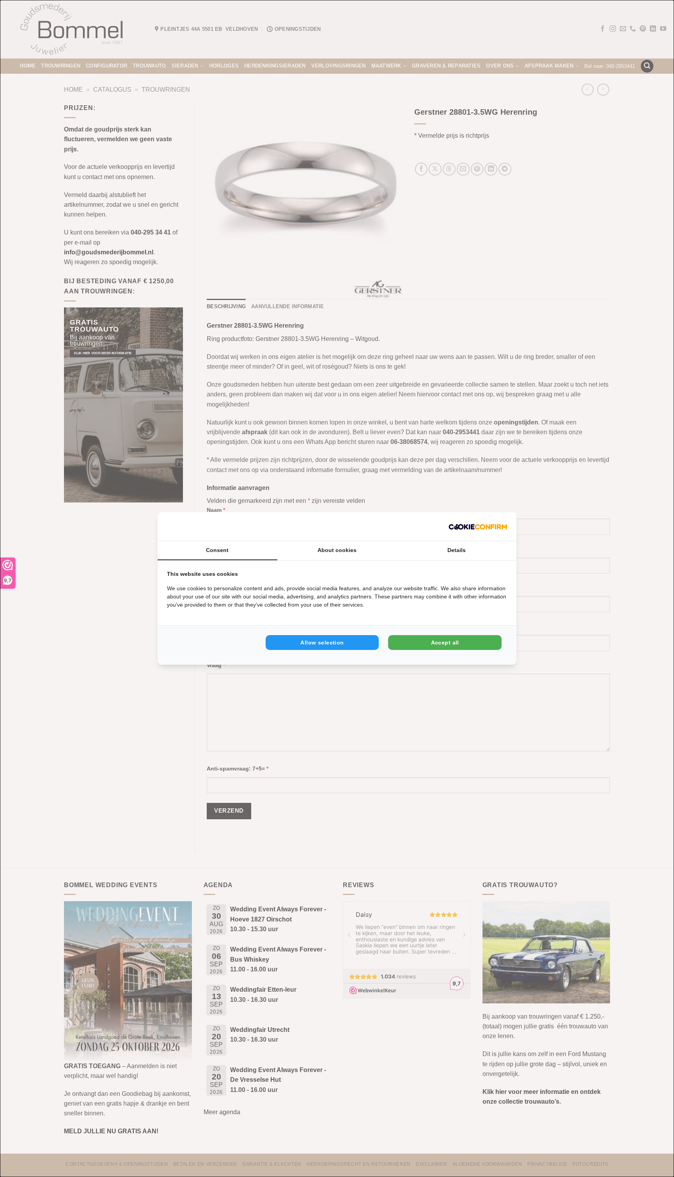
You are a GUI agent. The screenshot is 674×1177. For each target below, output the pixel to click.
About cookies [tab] (337, 550)
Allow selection (322, 642)
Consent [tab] (217, 550)
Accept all (445, 642)
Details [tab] (456, 550)
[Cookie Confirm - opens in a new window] (478, 526)
